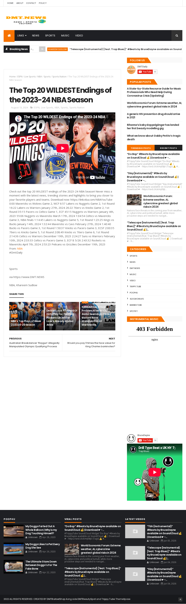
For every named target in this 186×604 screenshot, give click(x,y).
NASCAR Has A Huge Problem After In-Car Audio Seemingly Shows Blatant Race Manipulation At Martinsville (96, 316)
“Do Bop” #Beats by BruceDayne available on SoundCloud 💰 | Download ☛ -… (153, 155)
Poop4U (134, 292)
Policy (42, 3)
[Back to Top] (180, 599)
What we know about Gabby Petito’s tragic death (154, 137)
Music (65, 35)
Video (79, 35)
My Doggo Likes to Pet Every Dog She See (42, 546)
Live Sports (30, 76)
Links (20, 35)
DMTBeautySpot (87, 599)
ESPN (20, 76)
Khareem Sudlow (45, 49)
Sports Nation (59, 76)
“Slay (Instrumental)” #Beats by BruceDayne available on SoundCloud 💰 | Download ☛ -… (152, 176)
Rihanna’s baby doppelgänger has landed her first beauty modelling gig (153, 126)
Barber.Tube (136, 305)
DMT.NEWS (135, 268)
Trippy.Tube (135, 286)
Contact (31, 3)
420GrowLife (137, 298)
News (35, 35)
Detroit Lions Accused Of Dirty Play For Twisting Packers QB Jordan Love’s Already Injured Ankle (61, 318)
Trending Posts (141, 148)
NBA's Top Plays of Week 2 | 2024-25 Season (26, 323)
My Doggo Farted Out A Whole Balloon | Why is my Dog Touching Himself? (41, 529)
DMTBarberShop (56, 599)
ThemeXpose (123, 599)
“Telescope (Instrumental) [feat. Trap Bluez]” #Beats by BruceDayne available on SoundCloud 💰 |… (120, 49)
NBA (39, 76)
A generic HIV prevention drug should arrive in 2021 (153, 115)
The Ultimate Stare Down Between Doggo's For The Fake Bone (41, 565)
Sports (50, 35)
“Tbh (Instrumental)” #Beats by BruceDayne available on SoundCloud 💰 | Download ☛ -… (164, 531)
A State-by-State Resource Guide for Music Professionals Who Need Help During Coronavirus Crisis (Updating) (154, 92)
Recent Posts (168, 148)
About (20, 3)
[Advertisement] (46, 62)
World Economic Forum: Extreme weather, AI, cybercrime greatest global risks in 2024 (154, 104)
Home (10, 3)
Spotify (134, 311)
